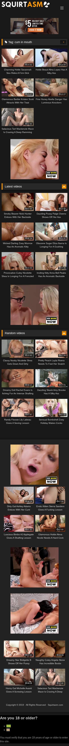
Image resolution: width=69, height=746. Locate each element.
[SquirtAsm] (28, 5)
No (8, 729)
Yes (8, 726)
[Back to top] (59, 736)
